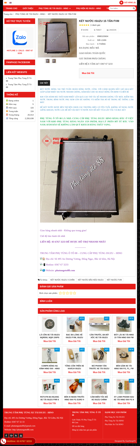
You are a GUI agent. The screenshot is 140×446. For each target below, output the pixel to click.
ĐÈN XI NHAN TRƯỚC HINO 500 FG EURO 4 (74, 398)
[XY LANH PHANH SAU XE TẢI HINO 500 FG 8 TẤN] (124, 386)
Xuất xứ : (91, 40)
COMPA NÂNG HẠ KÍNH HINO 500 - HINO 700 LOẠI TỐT (49, 368)
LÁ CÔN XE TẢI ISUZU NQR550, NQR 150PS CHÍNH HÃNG (49, 337)
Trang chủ (11, 8)
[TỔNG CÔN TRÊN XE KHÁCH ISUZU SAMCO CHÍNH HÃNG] (74, 355)
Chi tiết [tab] (44, 83)
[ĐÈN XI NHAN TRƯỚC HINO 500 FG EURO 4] (74, 386)
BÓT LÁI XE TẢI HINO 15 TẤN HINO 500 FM (124, 336)
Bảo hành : (90, 44)
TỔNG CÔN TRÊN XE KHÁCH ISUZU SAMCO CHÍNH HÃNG (74, 368)
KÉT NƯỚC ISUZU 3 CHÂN (62, 280)
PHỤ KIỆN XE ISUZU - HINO (88, 8)
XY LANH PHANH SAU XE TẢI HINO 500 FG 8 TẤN (124, 399)
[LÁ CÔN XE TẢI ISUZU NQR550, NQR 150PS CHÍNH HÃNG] (49, 324)
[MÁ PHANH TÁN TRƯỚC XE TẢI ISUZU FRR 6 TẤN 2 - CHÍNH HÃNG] (99, 355)
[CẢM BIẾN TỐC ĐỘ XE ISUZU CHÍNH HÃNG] (99, 386)
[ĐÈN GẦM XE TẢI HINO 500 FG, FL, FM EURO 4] (124, 355)
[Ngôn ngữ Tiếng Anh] (10, 2)
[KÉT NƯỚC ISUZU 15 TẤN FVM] (57, 37)
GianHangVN (130, 441)
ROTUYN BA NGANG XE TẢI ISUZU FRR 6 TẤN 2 (49, 399)
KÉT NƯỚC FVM (114, 280)
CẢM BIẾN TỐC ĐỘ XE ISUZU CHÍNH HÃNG (99, 399)
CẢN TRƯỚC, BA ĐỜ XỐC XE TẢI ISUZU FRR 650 (99, 337)
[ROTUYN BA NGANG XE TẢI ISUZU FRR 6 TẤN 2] (49, 386)
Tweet (98, 30)
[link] (65, 270)
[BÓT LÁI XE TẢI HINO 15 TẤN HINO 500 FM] (124, 324)
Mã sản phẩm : (88, 36)
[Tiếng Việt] (5, 2)
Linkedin (112, 30)
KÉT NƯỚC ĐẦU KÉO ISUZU (90, 280)
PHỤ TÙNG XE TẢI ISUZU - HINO (54, 8)
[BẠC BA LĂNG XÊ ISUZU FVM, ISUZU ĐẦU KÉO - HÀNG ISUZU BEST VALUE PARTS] (74, 324)
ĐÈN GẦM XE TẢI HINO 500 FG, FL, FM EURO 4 (124, 368)
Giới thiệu (28, 8)
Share (85, 30)
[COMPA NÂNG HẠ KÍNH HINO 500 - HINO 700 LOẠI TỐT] (49, 355)
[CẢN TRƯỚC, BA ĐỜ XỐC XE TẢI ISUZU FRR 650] (99, 324)
